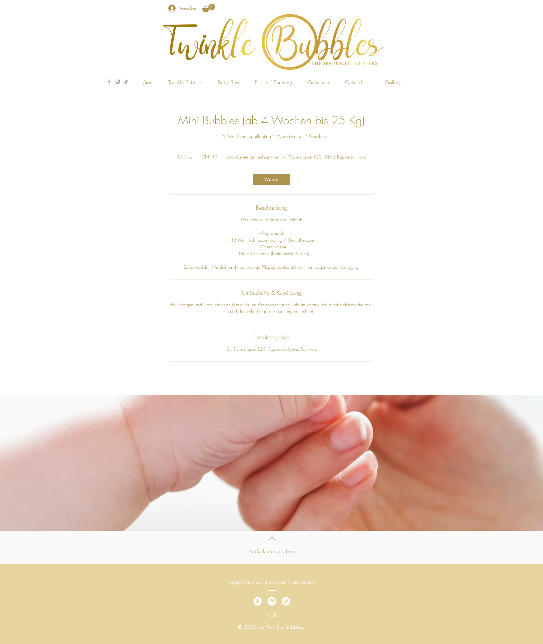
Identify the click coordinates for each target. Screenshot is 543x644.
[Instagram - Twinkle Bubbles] (117, 81)
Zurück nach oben (272, 551)
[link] (208, 8)
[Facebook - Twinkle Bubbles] (109, 81)
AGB (272, 615)
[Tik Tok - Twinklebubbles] (126, 81)
